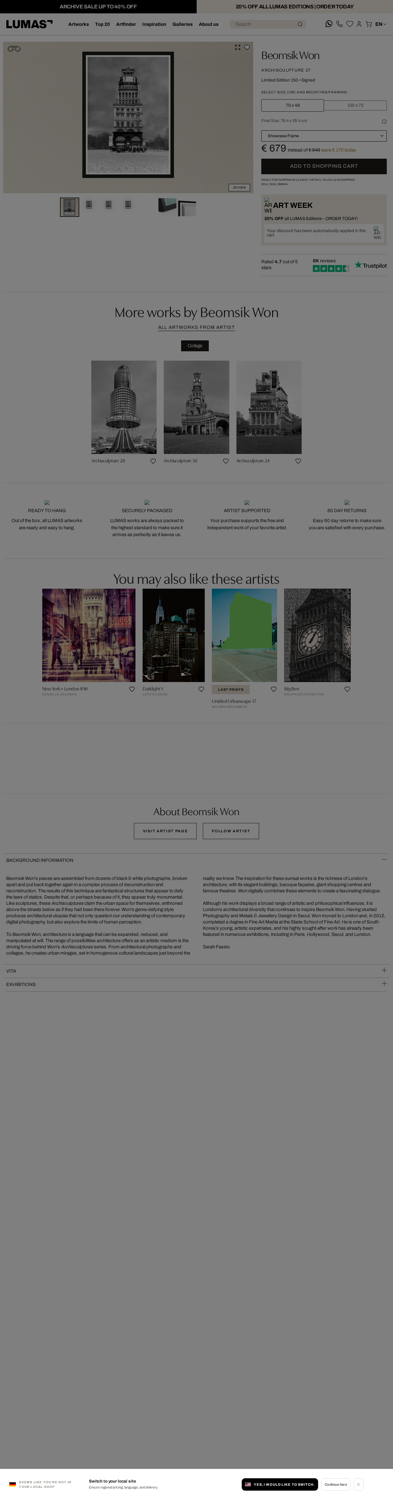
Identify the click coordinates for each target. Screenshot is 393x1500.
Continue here (336, 1484)
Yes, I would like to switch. (284, 1484)
